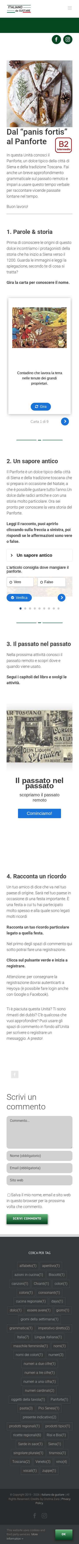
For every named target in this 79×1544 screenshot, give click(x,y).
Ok (64, 1534)
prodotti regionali (24, 1426)
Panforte (59, 1399)
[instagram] (67, 39)
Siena (54, 1444)
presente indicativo (39, 1417)
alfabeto (28, 1266)
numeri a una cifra (39, 1381)
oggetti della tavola (28, 1399)
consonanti (49, 1292)
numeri (55, 1355)
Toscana (21, 1462)
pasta (26, 1408)
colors (26, 1292)
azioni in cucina (28, 1275)
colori (61, 1284)
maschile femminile (30, 1346)
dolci (16, 1310)
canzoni (20, 1284)
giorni (62, 1310)
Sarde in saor (30, 1444)
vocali (30, 1471)
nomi (60, 1346)
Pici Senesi (48, 1408)
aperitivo (51, 1266)
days (57, 1301)
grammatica (20, 1328)
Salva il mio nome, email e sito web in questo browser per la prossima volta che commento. (39, 1201)
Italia (23, 1337)
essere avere (38, 1310)
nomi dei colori (29, 1355)
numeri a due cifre (40, 1364)
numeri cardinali (39, 1390)
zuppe (49, 1471)
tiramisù (57, 1453)
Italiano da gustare (52, 1494)
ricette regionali (27, 1435)
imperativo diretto (54, 1328)
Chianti (41, 1284)
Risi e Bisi (56, 1435)
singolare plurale (28, 1453)
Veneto (43, 1462)
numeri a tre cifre (40, 1373)
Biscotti (57, 1275)
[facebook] (56, 39)
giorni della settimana (39, 1319)
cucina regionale (31, 1301)
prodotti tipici (57, 1426)
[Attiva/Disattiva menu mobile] (70, 8)
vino (61, 1462)
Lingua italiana (48, 1337)
